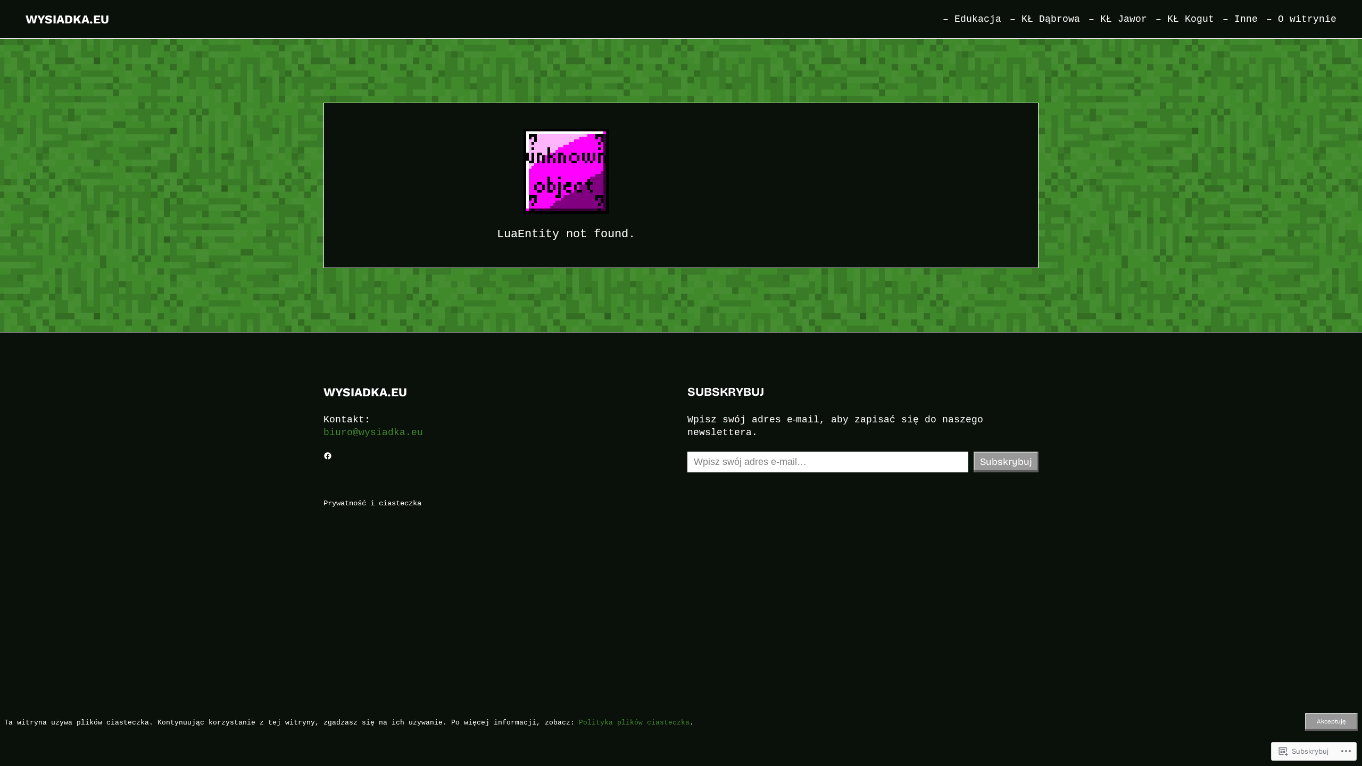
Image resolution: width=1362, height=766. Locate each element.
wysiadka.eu (67, 19)
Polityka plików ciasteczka (634, 722)
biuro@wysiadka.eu (373, 432)
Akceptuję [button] (1331, 721)
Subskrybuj (1006, 462)
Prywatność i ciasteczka (372, 502)
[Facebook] (327, 456)
